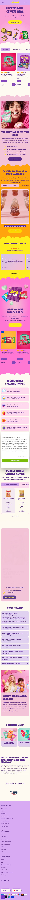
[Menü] (2, 2)
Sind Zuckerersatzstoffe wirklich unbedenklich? (12, 640)
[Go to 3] (8, 226)
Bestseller (5, 49)
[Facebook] (5, 880)
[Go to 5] (12, 226)
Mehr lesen (15, 775)
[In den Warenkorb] (14, 84)
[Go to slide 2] (16, 39)
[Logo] (15, 2)
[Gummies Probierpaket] (8, 62)
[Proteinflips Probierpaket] (8, 340)
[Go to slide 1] (14, 39)
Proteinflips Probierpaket (7, 352)
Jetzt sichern (15, 20)
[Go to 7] (15, 226)
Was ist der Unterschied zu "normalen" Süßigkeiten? (10, 614)
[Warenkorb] (27, 2)
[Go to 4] (10, 226)
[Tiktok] (8, 880)
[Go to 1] (5, 226)
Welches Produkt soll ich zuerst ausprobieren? (11, 646)
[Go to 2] (7, 226)
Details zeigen (21, 456)
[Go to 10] (21, 226)
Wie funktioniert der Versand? (11, 663)
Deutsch (5, 890)
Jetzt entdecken (15, 231)
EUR (17, 890)
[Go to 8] (17, 226)
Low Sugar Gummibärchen (10, 484)
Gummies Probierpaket (6, 74)
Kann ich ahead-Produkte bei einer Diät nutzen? (12, 652)
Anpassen (14, 464)
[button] (12, 262)
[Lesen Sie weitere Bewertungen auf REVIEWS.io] (15, 274)
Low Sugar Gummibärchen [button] (10, 185)
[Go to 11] (22, 226)
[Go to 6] (14, 226)
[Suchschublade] (24, 2)
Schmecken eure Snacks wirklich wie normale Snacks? (13, 628)
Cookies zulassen (15, 460)
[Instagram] (1, 880)
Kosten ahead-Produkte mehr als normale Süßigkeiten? (12, 634)
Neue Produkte (17, 49)
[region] (15, 261)
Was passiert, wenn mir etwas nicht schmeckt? (13, 658)
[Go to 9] (19, 226)
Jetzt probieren (15, 159)
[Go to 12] (24, 226)
